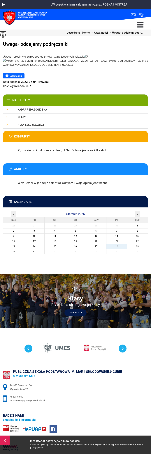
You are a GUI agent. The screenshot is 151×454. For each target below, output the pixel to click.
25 (55, 246)
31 (34, 251)
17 (34, 241)
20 (96, 241)
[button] (3, 4)
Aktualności (99, 32)
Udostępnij (16, 76)
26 (75, 246)
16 (13, 241)
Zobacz (75, 312)
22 (137, 241)
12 (75, 236)
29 (137, 246)
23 (13, 246)
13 (96, 236)
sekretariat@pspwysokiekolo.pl (134, 15)
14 (116, 236)
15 (137, 236)
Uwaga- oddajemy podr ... (126, 32)
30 (13, 251)
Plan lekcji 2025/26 (31, 124)
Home (86, 32)
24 (34, 246)
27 (96, 246)
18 (55, 241)
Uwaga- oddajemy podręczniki (36, 44)
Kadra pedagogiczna (32, 109)
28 (116, 246)
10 (34, 236)
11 (55, 236)
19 (75, 241)
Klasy (22, 117)
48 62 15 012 (140, 15)
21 (116, 241)
